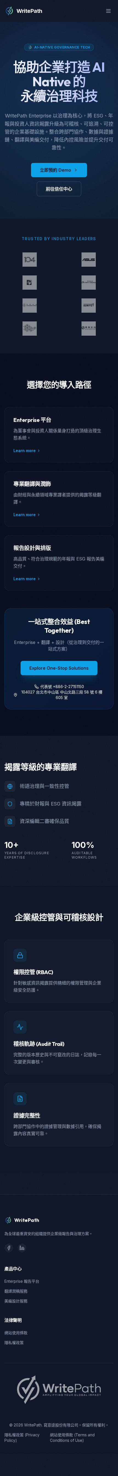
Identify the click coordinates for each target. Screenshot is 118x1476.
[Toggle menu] (108, 11)
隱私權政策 (14, 1342)
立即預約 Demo (55, 170)
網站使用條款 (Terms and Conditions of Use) (72, 1437)
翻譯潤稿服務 (15, 1291)
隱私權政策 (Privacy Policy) (22, 1437)
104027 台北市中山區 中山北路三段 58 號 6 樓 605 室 (61, 695)
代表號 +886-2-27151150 (62, 686)
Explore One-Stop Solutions (59, 668)
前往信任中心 (59, 189)
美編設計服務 (15, 1301)
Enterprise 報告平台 (21, 1281)
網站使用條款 (15, 1332)
